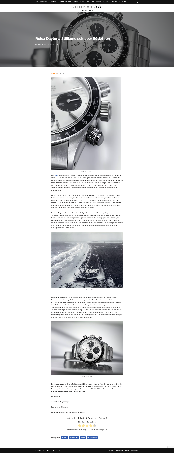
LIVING (61, 2)
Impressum (134, 450)
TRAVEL (68, 2)
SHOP (124, 2)
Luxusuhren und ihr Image (59, 407)
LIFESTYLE (53, 2)
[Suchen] (137, 2)
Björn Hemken (42, 44)
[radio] (79, 426)
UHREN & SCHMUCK (87, 2)
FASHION (106, 2)
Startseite (110, 450)
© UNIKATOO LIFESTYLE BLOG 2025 (47, 450)
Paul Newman (74, 437)
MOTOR (75, 2)
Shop (127, 450)
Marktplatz (119, 450)
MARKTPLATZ (115, 2)
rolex (83, 437)
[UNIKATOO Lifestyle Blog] (87, 8)
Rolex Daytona (92, 437)
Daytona (64, 437)
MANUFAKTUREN (42, 2)
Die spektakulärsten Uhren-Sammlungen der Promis (68, 412)
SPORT (98, 2)
